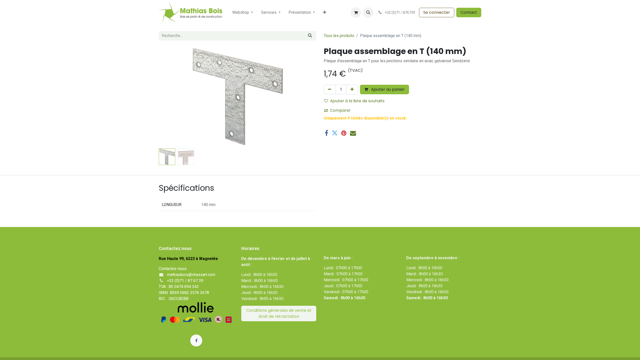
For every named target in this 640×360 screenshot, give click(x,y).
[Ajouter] (352, 89)
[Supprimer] (330, 89)
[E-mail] (353, 133)
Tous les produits (339, 35)
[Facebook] (326, 133)
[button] (368, 12)
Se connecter (436, 12)
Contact (468, 12)
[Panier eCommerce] (355, 12)
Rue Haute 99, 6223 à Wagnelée (188, 258)
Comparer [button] (340, 110)
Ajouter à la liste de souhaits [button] (357, 101)
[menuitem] (242, 13)
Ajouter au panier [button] (387, 89)
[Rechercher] (310, 35)
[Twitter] (335, 133)
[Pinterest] (343, 133)
